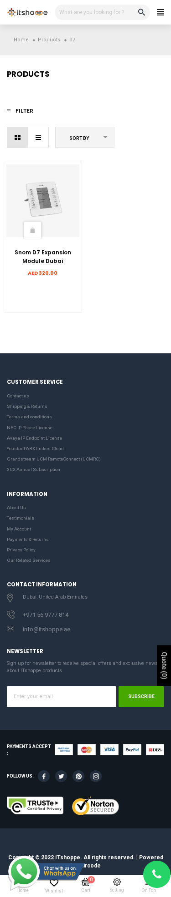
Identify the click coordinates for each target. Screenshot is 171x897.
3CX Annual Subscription (33, 469)
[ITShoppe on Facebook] (44, 776)
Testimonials (20, 517)
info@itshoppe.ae (46, 629)
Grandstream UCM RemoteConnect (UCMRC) (54, 458)
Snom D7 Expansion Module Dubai (43, 256)
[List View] (38, 137)
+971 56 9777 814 (45, 614)
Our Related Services (29, 560)
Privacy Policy (21, 549)
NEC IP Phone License (29, 427)
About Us (16, 507)
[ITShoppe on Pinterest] (78, 776)
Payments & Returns (28, 539)
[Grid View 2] (17, 137)
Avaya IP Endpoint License (34, 438)
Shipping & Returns (27, 406)
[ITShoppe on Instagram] (96, 776)
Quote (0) (164, 665)
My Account (19, 528)
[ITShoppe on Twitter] (61, 776)
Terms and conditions (29, 416)
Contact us (18, 395)
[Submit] (32, 230)
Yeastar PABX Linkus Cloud (35, 448)
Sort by (79, 138)
